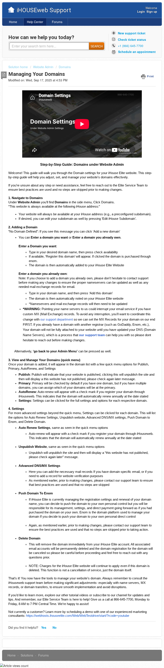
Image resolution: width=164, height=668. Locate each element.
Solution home (18, 67)
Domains (65, 67)
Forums (57, 22)
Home (13, 22)
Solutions (27, 655)
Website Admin (43, 67)
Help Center (35, 22)
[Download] (74, 340)
